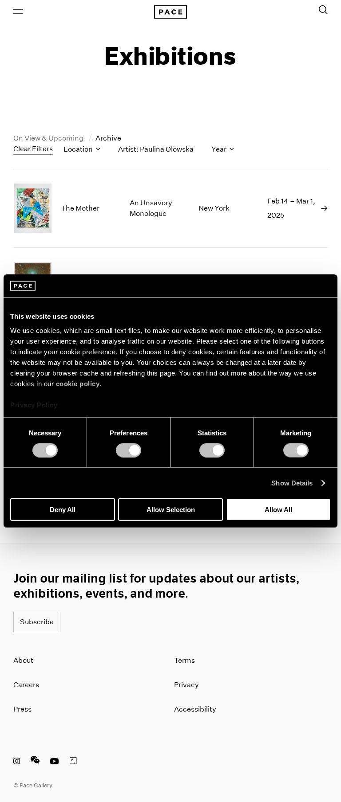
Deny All (62, 509)
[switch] (128, 450)
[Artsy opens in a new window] (73, 762)
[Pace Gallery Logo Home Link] (170, 12)
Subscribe (37, 622)
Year (219, 149)
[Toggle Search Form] (323, 9)
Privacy (186, 685)
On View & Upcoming (49, 138)
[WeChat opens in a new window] (35, 762)
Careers (26, 685)
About (23, 660)
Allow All (278, 509)
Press (22, 709)
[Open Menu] (18, 11)
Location (78, 149)
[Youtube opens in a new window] (54, 762)
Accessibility (195, 709)
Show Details (292, 482)
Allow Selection (171, 509)
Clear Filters (33, 149)
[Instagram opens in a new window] (16, 762)
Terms (184, 660)
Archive (108, 138)
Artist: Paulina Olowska (156, 149)
